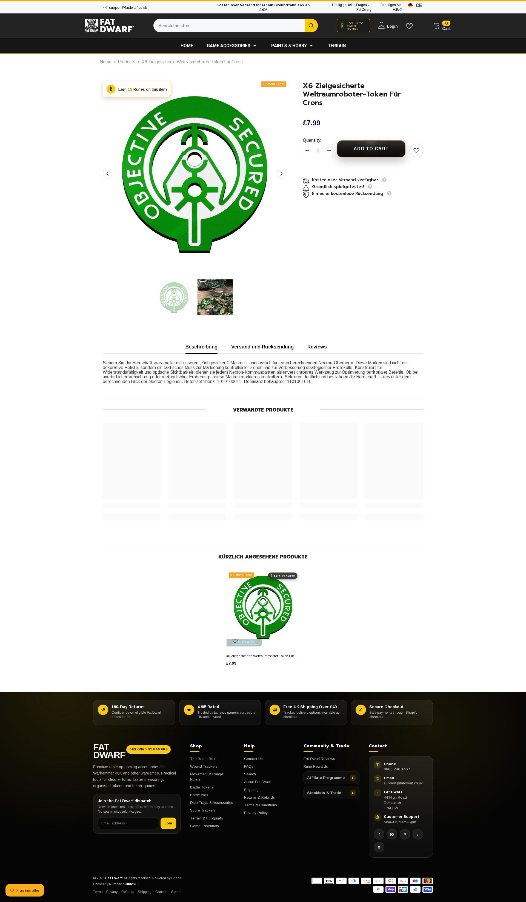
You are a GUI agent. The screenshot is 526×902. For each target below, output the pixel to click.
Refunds (127, 892)
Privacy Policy (256, 813)
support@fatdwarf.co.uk (403, 783)
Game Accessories (228, 45)
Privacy (112, 892)
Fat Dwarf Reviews (319, 759)
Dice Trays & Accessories (211, 803)
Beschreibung (201, 347)
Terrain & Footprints (206, 818)
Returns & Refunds (259, 797)
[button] (107, 173)
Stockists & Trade (324, 793)
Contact (161, 892)
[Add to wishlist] (416, 150)
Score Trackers (203, 810)
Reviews (317, 347)
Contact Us (253, 759)
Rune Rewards (316, 766)
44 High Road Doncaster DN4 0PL (395, 802)
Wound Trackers (204, 766)
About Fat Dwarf (257, 782)
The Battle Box (202, 759)
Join (168, 823)
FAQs (248, 766)
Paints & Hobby (289, 45)
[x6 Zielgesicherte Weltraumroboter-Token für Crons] (263, 607)
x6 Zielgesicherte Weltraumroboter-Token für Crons (260, 656)
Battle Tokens (201, 787)
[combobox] (229, 25)
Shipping (251, 790)
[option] (195, 173)
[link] (131, 505)
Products (126, 61)
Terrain (337, 45)
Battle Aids (199, 795)
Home (187, 45)
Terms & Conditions (260, 805)
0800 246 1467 (397, 769)
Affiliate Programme (326, 778)
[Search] (235, 25)
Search (250, 774)
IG (392, 834)
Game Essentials (204, 826)
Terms (97, 892)
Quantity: (312, 140)
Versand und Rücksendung (262, 347)
